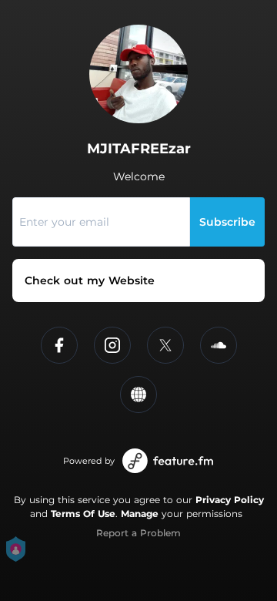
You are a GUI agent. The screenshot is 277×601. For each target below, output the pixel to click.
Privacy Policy (229, 499)
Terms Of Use (83, 513)
